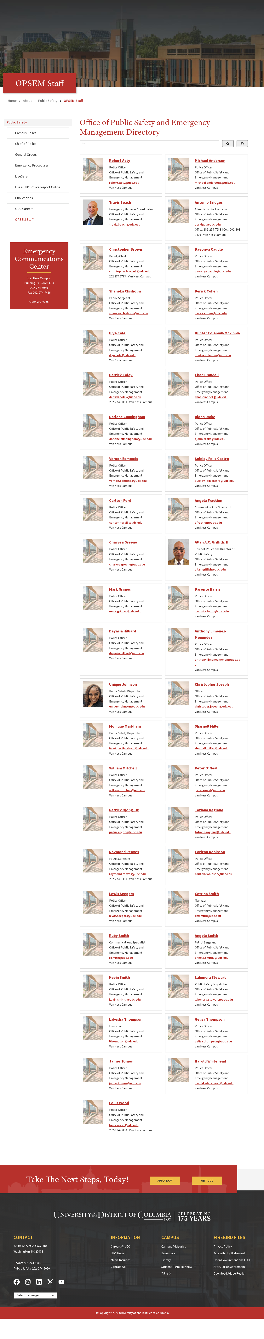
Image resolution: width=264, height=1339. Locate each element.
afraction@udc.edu (208, 523)
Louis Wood (119, 1103)
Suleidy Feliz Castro (212, 459)
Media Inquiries (120, 1260)
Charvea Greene (123, 542)
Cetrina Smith (207, 894)
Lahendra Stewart (210, 977)
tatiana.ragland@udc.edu (213, 832)
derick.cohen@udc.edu (211, 313)
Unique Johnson (123, 684)
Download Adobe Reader (230, 1273)
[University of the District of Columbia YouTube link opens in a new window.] (61, 1282)
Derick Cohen (206, 291)
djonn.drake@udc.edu (210, 439)
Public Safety (47, 100)
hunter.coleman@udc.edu (213, 355)
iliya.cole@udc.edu (122, 355)
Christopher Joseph (212, 684)
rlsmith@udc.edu (121, 958)
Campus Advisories (173, 1246)
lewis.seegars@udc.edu (125, 916)
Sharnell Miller (207, 726)
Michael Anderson (210, 160)
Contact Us (118, 1267)
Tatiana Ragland (209, 810)
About (27, 100)
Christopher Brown (125, 249)
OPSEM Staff (24, 219)
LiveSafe (21, 176)
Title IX (166, 1273)
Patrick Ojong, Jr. (124, 810)
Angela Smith (206, 935)
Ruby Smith (119, 935)
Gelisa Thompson (210, 1019)
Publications (24, 198)
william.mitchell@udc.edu (127, 790)
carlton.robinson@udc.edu (213, 874)
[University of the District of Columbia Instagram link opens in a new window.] (28, 1282)
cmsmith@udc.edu (208, 916)
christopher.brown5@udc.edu (129, 271)
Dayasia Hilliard (122, 631)
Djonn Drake (205, 417)
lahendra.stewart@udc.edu (214, 999)
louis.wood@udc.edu (123, 1125)
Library (166, 1260)
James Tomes (121, 1061)
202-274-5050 (41, 1268)
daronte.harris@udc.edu (212, 611)
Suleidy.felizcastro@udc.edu (214, 481)
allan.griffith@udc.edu (210, 569)
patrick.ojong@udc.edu (125, 832)
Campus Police (25, 133)
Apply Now (165, 1180)
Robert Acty (119, 160)
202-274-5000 (32, 1263)
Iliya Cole (117, 333)
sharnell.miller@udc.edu (211, 748)
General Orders (26, 154)
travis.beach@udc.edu (124, 224)
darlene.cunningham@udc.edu (130, 439)
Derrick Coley (121, 375)
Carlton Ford (120, 500)
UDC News (117, 1253)
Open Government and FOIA (232, 1260)
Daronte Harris (207, 589)
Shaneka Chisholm (125, 291)
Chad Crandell (207, 375)
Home (12, 100)
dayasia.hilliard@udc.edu (126, 653)
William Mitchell (123, 768)
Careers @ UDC (120, 1246)
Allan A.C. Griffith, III (212, 542)
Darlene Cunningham (127, 417)
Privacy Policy (223, 1246)
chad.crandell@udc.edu (211, 397)
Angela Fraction (208, 500)
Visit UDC (206, 1180)
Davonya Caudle (209, 249)
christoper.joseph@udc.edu (214, 706)
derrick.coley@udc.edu (125, 397)
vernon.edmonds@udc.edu (128, 481)
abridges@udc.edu (208, 224)
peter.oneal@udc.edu (210, 790)
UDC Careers (24, 208)
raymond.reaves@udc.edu (127, 874)
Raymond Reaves (124, 852)
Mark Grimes (120, 589)
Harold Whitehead (210, 1061)
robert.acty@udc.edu (124, 183)
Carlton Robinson (210, 852)
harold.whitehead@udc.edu (214, 1083)
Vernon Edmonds (123, 459)
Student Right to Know (176, 1267)
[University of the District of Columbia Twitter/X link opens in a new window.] (50, 1282)
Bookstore (168, 1253)
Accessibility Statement (229, 1253)
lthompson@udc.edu (123, 1041)
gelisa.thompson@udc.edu (213, 1041)
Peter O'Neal (206, 768)
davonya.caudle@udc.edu (213, 271)
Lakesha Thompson (125, 1019)
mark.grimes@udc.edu (125, 611)
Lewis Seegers (121, 894)
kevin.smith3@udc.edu (125, 999)
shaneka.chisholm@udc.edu (128, 313)
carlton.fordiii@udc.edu (125, 523)
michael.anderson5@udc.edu (215, 183)
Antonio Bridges (209, 202)
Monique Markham (125, 726)
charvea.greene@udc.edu (127, 564)
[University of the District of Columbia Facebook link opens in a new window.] (17, 1282)
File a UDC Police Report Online (37, 187)
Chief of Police (25, 143)
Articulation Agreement (229, 1267)
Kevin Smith (119, 977)
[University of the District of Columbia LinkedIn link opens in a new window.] (39, 1282)
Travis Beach (120, 202)
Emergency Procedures (32, 165)
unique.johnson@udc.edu (127, 706)
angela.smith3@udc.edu (211, 958)
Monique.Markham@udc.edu (128, 748)
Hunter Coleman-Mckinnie (217, 333)
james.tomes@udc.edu (125, 1083)
